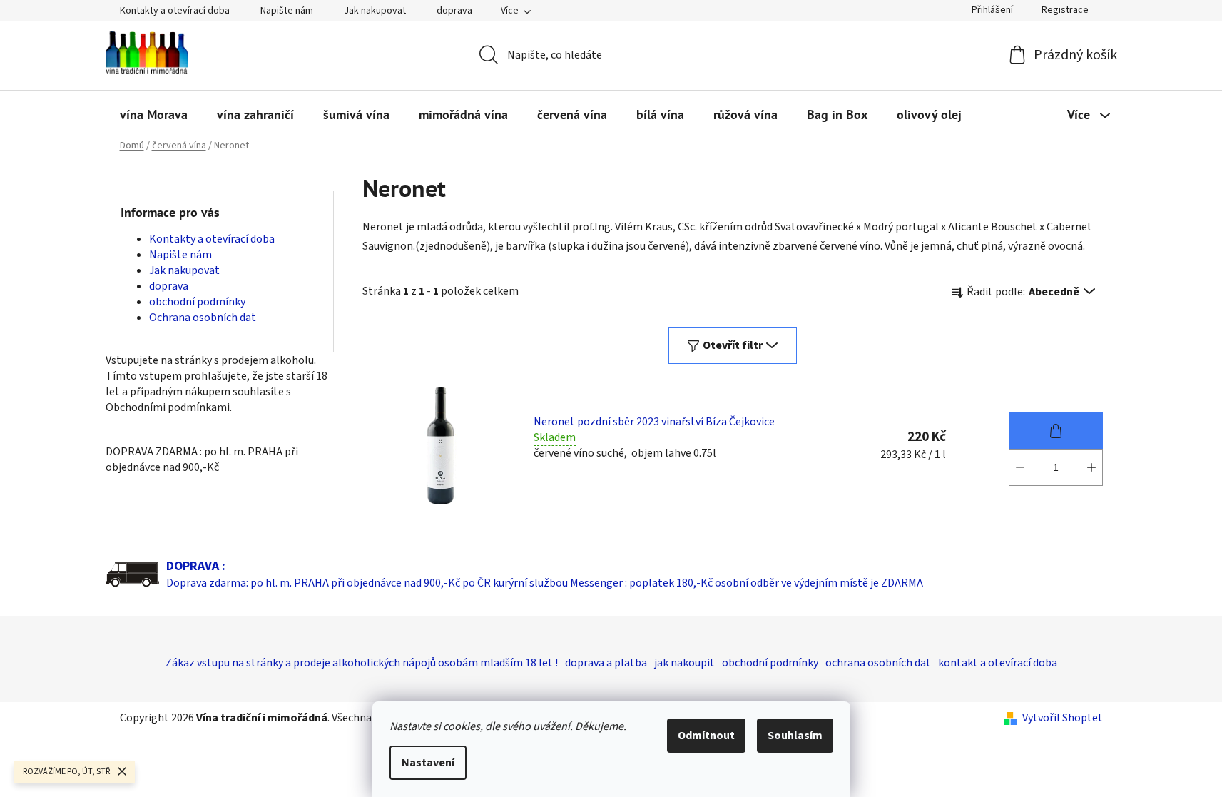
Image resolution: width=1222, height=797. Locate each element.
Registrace (1065, 10)
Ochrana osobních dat (202, 317)
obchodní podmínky (197, 302)
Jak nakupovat (375, 11)
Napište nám (286, 11)
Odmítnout (706, 735)
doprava (454, 11)
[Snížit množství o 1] (1020, 467)
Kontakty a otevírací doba (175, 11)
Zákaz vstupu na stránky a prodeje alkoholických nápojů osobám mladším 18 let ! (362, 663)
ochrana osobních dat (878, 663)
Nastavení (428, 763)
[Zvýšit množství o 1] (1091, 467)
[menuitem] (154, 115)
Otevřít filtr (733, 345)
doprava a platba (606, 663)
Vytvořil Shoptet (1062, 718)
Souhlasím (795, 735)
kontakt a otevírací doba (997, 663)
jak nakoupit (684, 663)
